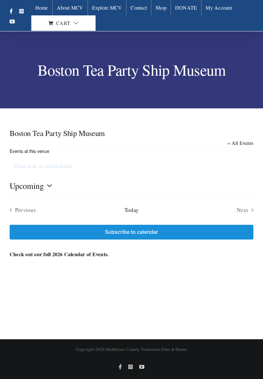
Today (131, 210)
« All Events (240, 142)
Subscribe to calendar (131, 232)
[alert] (131, 166)
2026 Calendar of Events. (80, 254)
